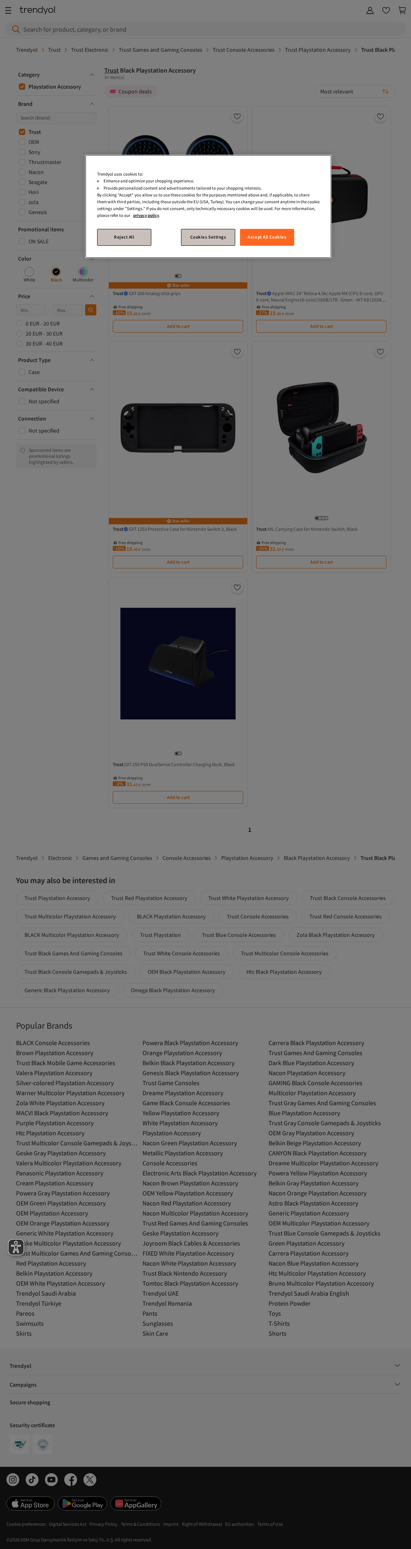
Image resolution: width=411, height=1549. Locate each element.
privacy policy (146, 215)
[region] (208, 206)
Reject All (124, 237)
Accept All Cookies (267, 237)
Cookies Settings (208, 237)
